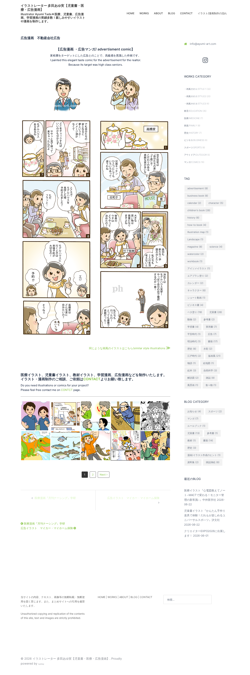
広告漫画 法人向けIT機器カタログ (125, 443)
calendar (194, 202)
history (193, 217)
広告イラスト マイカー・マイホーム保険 (133, 498)
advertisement (197, 188)
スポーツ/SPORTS (193, 147)
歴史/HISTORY (191, 132)
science (216, 246)
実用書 (211, 326)
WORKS (144, 13)
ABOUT (158, 13)
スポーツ (215, 411)
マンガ (192, 418)
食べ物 (211, 385)
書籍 (213, 341)
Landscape (195, 239)
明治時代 (194, 341)
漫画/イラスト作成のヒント (204, 455)
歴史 (191, 348)
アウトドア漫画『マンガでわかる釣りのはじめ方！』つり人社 (66, 448)
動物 (191, 319)
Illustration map (197, 232)
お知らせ (194, 411)
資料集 (193, 462)
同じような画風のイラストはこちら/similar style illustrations (129, 348)
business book (197, 195)
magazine (194, 246)
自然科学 (210, 370)
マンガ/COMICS (192, 162)
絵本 (191, 370)
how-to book (196, 224)
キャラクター (196, 290)
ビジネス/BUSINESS (194, 140)
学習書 (193, 326)
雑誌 (210, 377)
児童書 (215, 312)
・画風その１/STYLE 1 (195, 89)
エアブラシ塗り (197, 275)
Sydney (41, 664)
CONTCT (67, 390)
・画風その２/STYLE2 (195, 96)
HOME (130, 13)
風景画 (192, 385)
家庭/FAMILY (190, 125)
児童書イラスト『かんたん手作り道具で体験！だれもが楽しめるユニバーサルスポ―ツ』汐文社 (204, 515)
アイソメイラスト (198, 268)
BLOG (171, 13)
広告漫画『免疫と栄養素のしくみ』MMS (155, 413)
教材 (191, 440)
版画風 (214, 355)
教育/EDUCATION (193, 111)
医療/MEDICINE (192, 118)
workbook (194, 261)
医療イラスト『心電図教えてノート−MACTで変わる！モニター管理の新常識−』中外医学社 (204, 495)
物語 (191, 363)
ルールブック (196, 425)
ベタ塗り (194, 312)
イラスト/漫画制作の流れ (212, 13)
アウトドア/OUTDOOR (195, 154)
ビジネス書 (195, 304)
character (215, 202)
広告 (212, 334)
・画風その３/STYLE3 (195, 103)
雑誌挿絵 (212, 462)
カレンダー (195, 283)
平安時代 (194, 334)
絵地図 (208, 363)
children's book (198, 210)
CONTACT (186, 13)
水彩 (208, 348)
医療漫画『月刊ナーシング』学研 (55, 498)
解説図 (193, 377)
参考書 (209, 319)
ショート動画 (196, 297)
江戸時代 (194, 355)
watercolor (195, 253)
